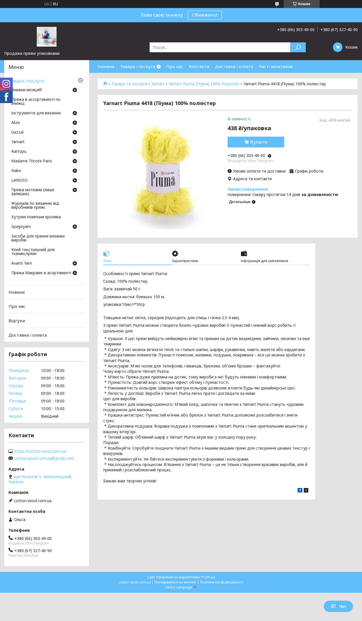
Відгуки (16, 320)
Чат (342, 606)
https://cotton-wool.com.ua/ (40, 451)
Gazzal (17, 132)
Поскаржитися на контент (175, 582)
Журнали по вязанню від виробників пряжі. (35, 205)
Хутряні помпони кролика (36, 217)
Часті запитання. (276, 66)
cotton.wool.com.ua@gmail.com (44, 458)
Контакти (199, 66)
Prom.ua (208, 577)
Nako (16, 171)
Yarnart (158, 83)
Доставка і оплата (234, 66)
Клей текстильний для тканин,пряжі (33, 252)
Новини (16, 292)
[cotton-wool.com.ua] (47, 36)
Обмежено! (204, 15)
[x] (306, 491)
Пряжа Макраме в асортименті (41, 273)
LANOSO (19, 180)
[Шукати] (298, 47)
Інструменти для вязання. (36, 113)
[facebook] (300, 491)
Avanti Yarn (21, 263)
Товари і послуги (137, 66)
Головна (106, 66)
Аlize (15, 123)
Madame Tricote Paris (31, 161)
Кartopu (18, 151)
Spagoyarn (21, 227)
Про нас (174, 66)
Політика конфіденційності (222, 582)
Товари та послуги (129, 83)
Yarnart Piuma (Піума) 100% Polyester (204, 83)
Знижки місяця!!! (26, 90)
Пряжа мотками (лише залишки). (32, 192)
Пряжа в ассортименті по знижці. (36, 101)
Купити (259, 142)
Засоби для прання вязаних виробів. (38, 238)
